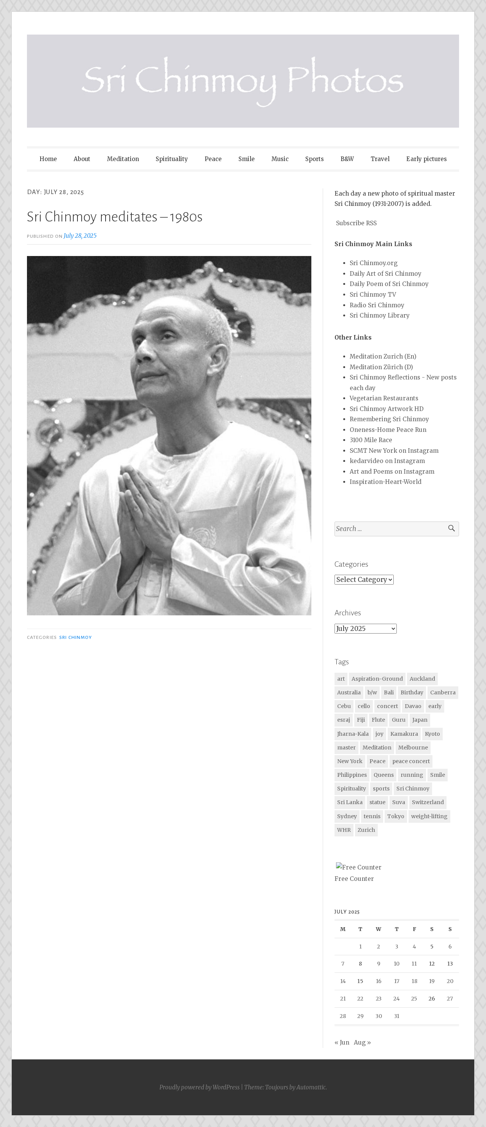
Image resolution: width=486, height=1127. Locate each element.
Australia (349, 692)
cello (364, 706)
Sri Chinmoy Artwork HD (387, 409)
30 (379, 1016)
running (412, 774)
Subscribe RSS (356, 223)
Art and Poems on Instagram (392, 471)
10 (396, 963)
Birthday (412, 692)
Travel (380, 159)
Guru (399, 719)
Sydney (347, 816)
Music (280, 159)
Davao (413, 706)
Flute (378, 719)
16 (379, 981)
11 (414, 963)
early (435, 706)
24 (396, 998)
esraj (343, 719)
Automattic (311, 1087)
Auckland (422, 678)
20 (450, 981)
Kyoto (432, 733)
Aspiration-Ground (377, 678)
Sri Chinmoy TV (373, 294)
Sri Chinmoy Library (380, 315)
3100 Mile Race (371, 440)
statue (377, 802)
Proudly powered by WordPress (199, 1087)
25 (414, 998)
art (341, 678)
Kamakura (404, 733)
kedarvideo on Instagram (387, 461)
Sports (314, 159)
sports (381, 788)
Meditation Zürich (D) (381, 367)
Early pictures (426, 159)
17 (396, 981)
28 (343, 1016)
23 (379, 998)
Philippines (352, 774)
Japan (420, 719)
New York (350, 761)
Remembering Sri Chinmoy (389, 419)
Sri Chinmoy (75, 637)
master (346, 747)
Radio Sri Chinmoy (377, 305)
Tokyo (395, 816)
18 (414, 981)
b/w (372, 692)
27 (450, 998)
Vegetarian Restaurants (384, 398)
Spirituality (172, 159)
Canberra (443, 692)
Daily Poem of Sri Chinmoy (389, 284)
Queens (384, 774)
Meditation (123, 159)
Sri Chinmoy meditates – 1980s (115, 216)
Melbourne (413, 747)
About (82, 159)
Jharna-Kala (353, 733)
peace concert (411, 761)
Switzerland (428, 802)
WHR (344, 830)
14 (343, 981)
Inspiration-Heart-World (385, 481)
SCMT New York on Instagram (394, 450)
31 (396, 1016)
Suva (398, 802)
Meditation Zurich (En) (383, 356)
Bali (389, 692)
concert (387, 706)
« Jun (342, 1042)
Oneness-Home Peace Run (388, 429)
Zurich (366, 830)
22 (360, 998)
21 (343, 998)
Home (48, 159)
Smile (246, 159)
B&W (347, 159)
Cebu (344, 706)
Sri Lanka (350, 802)
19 (432, 981)
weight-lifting (429, 816)
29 (360, 1016)
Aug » (362, 1042)
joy (379, 733)
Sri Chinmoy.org (374, 263)
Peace (213, 159)
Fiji (361, 719)
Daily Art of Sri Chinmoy (385, 273)
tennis (372, 816)
